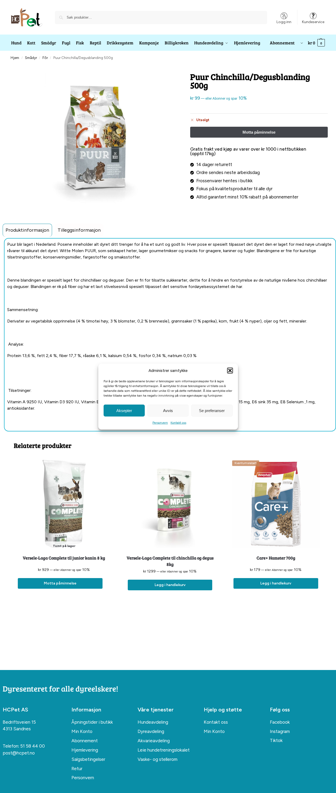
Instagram (280, 731)
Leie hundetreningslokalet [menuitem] (164, 750)
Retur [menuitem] (76, 768)
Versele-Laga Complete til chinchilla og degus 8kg (170, 561)
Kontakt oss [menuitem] (216, 722)
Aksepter (124, 410)
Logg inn (284, 22)
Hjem (15, 58)
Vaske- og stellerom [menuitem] (157, 759)
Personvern (160, 423)
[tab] (27, 230)
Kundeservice (313, 22)
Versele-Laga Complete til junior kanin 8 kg (64, 558)
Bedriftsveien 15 (19, 722)
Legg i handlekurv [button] (170, 585)
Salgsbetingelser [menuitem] (88, 759)
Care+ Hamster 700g (276, 558)
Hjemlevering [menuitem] (84, 750)
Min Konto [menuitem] (81, 731)
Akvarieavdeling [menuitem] (154, 740)
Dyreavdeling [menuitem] (151, 731)
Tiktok (276, 740)
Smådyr (31, 58)
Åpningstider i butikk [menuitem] (92, 722)
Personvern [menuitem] (82, 777)
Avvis (168, 410)
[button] (230, 370)
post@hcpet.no (19, 753)
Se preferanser (212, 410)
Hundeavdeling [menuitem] (153, 722)
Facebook (280, 722)
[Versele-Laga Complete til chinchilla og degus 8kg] (170, 504)
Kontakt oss (178, 423)
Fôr (45, 58)
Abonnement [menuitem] (84, 740)
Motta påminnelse (60, 583)
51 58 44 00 (32, 746)
